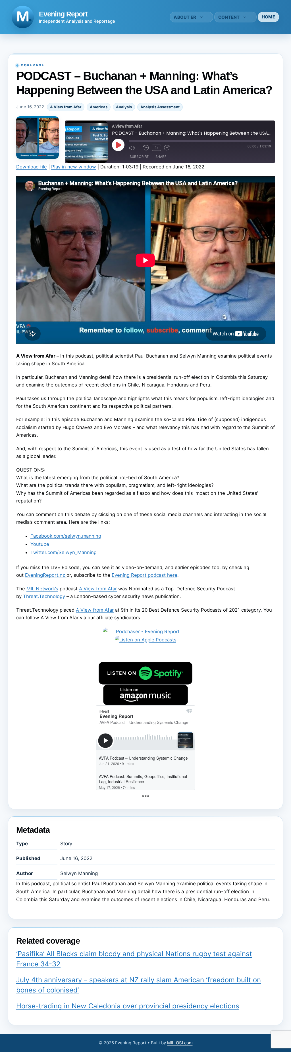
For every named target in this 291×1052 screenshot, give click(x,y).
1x (156, 147)
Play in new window (73, 167)
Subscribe (139, 156)
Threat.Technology (44, 596)
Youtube (39, 544)
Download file (31, 167)
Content (229, 17)
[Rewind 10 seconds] (146, 148)
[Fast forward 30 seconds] (169, 148)
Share (160, 156)
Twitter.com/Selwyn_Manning (63, 552)
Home (268, 17)
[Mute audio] (134, 148)
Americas (98, 107)
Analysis (124, 107)
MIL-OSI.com (180, 1042)
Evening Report (63, 14)
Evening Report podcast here (144, 575)
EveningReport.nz (45, 575)
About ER (185, 17)
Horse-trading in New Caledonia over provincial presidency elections (127, 1006)
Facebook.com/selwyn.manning (65, 536)
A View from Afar (65, 107)
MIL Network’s (42, 589)
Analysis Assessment (160, 107)
